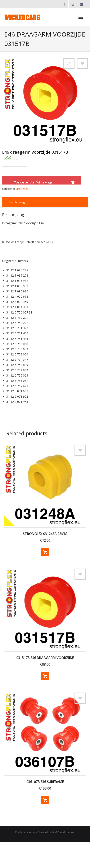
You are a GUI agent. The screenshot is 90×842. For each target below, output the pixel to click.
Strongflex (21, 189)
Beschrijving (16, 202)
